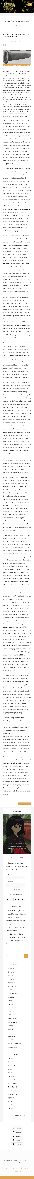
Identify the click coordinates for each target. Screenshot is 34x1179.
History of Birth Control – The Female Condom (16, 35)
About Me (17, 1171)
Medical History (13, 1022)
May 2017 (10, 1073)
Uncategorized (12, 1047)
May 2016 (10, 1108)
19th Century (6, 65)
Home (6, 1168)
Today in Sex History (14, 1043)
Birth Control (12, 997)
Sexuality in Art (12, 1036)
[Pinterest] (23, 899)
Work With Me (24, 1168)
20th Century (13, 65)
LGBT (9, 1015)
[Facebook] (11, 899)
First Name (9, 881)
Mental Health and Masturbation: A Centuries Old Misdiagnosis (15, 921)
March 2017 (11, 1076)
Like (15, 41)
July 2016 (10, 1101)
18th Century (11, 979)
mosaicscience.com (11, 362)
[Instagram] (19, 899)
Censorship (11, 1004)
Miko (14, 45)
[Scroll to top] (17, 1177)
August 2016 (11, 1098)
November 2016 (12, 1087)
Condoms (27, 65)
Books (10, 1001)
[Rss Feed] (7, 899)
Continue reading (24, 804)
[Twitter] (15, 899)
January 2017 (12, 1083)
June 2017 (11, 1069)
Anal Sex (10, 990)
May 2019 (10, 1058)
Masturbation (12, 1018)
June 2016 (11, 1105)
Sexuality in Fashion (14, 1040)
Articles (14, 1168)
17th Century (11, 975)
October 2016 (12, 1090)
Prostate (10, 1026)
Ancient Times (20, 65)
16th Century (11, 972)
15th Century (11, 968)
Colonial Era (12, 1008)
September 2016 (12, 1094)
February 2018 (12, 1065)
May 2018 (11, 1062)
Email (8, 874)
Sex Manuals (12, 1029)
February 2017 (12, 1080)
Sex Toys (10, 1033)
